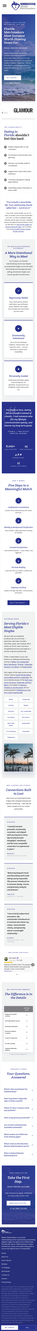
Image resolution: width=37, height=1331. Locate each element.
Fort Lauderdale (23, 662)
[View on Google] (6, 959)
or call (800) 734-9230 (12, 83)
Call (27, 1327)
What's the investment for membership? (18, 1090)
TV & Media (6, 1268)
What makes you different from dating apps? (18, 1135)
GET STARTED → (12, 77)
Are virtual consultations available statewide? (18, 1126)
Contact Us (5, 1275)
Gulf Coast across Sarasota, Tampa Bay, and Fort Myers (18, 682)
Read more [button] (8, 971)
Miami (14, 662)
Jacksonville (27, 667)
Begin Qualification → (18, 1203)
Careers (4, 1279)
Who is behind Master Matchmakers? (18, 1154)
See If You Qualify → (18, 603)
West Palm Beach (10, 664)
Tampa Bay (28, 664)
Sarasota (7, 667)
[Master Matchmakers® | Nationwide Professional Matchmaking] (23, 5)
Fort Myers (15, 667)
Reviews (4, 1264)
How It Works (6, 1260)
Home (4, 1253)
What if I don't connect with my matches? (18, 1109)
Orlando (20, 664)
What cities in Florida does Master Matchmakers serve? (18, 1144)
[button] (4, 964)
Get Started (9, 1327)
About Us (5, 1257)
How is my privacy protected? (18, 1117)
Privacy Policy (6, 1282)
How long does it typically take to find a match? (18, 1099)
